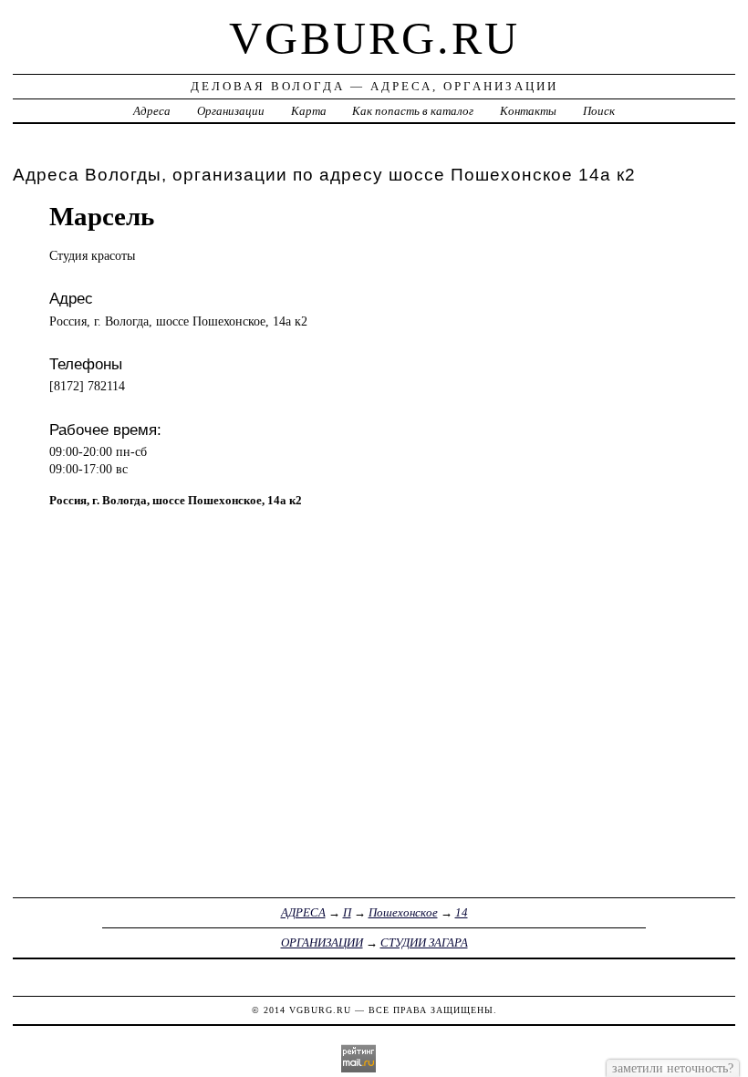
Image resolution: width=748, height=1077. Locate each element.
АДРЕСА (303, 912)
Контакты (528, 111)
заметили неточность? (672, 1068)
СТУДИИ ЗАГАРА (424, 942)
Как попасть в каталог (412, 111)
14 (461, 912)
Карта (309, 111)
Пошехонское (403, 912)
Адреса (152, 111)
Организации (231, 111)
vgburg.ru (374, 38)
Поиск (599, 111)
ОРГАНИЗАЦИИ (322, 942)
